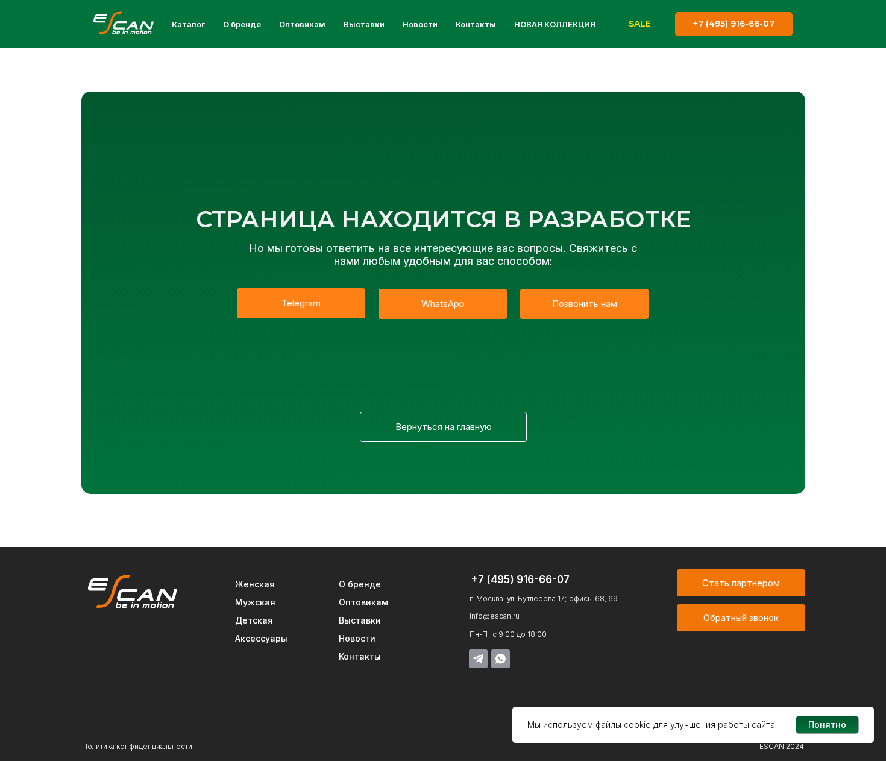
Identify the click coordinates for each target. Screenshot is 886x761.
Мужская (255, 602)
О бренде (242, 24)
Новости (420, 24)
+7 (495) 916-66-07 (520, 579)
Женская (255, 584)
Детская (254, 620)
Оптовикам (302, 24)
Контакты (476, 24)
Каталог (188, 24)
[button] (741, 617)
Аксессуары (261, 638)
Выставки (364, 24)
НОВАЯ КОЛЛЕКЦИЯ (554, 24)
